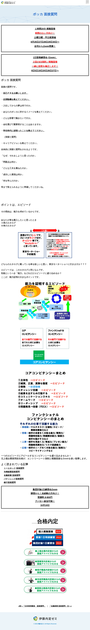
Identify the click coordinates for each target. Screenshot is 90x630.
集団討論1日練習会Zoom (45, 489)
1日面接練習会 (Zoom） (45, 61)
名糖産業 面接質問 (12, 475)
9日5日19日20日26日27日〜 (45, 70)
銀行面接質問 (10, 482)
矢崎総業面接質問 (12, 472)
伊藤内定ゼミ (41, 623)
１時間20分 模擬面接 (45, 29)
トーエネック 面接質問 (14, 468)
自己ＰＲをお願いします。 (15, 93)
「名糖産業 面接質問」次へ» (60, 606)
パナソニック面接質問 (14, 479)
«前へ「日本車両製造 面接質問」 (32, 606)
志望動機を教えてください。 (16, 99)
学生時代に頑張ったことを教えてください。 (24, 130)
